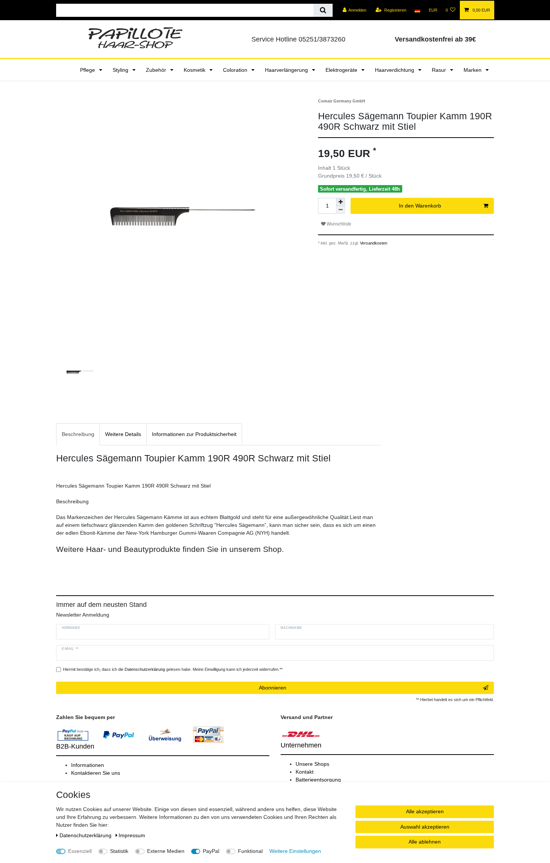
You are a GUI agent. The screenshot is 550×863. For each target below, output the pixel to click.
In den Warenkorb (420, 206)
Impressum (132, 835)
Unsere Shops (312, 764)
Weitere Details (123, 434)
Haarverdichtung (395, 70)
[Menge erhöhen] (340, 202)
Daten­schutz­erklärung (86, 835)
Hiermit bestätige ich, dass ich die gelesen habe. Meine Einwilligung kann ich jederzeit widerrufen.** (172, 669)
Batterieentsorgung (318, 780)
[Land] (417, 10)
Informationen (87, 765)
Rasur (439, 70)
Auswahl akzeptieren (424, 827)
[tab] (78, 434)
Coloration (236, 70)
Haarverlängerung (287, 70)
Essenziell (80, 851)
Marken (473, 70)
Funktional (250, 851)
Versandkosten (373, 243)
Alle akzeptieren (425, 811)
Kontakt (305, 772)
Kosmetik (195, 70)
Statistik (119, 851)
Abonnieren (272, 688)
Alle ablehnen (425, 842)
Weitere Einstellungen (295, 851)
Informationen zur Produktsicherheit (194, 434)
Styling (121, 70)
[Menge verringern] (340, 210)
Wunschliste (338, 224)
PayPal (211, 851)
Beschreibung (78, 434)
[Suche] (323, 10)
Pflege (88, 70)
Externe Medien (165, 851)
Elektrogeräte (342, 70)
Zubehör (157, 70)
